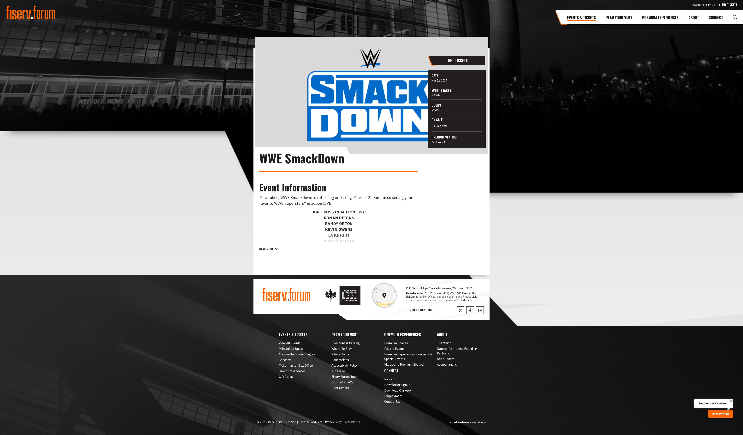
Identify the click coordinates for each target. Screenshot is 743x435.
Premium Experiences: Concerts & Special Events (408, 356)
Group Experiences (292, 371)
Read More (266, 249)
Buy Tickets (729, 4)
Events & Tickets (581, 17)
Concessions (340, 360)
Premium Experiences (660, 17)
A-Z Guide (338, 371)
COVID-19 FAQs (342, 382)
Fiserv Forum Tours (344, 377)
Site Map (290, 422)
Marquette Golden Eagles (297, 354)
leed (341, 295)
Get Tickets (458, 60)
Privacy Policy (333, 422)
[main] (371, 161)
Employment (393, 396)
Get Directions (422, 310)
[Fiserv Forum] (31, 12)
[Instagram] (480, 310)
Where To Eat (340, 354)
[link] (384, 295)
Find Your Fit (439, 142)
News (388, 379)
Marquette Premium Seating (404, 364)
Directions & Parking (345, 343)
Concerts (285, 360)
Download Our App (397, 390)
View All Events (289, 343)
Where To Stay (341, 349)
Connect (716, 17)
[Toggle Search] (735, 17)
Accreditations (447, 364)
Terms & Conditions (310, 422)
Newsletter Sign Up (703, 5)
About (693, 17)
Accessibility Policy (344, 365)
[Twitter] (460, 310)
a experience (467, 422)
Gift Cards (286, 377)
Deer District (340, 388)
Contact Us (392, 402)
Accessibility (352, 422)
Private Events (394, 349)
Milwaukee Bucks (291, 349)
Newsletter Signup (397, 385)
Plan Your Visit (619, 17)
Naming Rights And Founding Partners (457, 351)
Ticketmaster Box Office (296, 365)
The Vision (444, 343)
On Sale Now (439, 126)
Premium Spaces (396, 343)
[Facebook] (470, 310)
